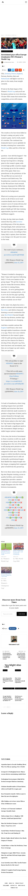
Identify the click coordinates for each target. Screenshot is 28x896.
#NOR (20, 497)
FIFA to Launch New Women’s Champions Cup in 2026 (6, 575)
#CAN (16, 512)
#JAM (19, 507)
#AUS (7, 507)
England (19, 74)
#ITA (16, 505)
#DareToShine (14, 376)
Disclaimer (6, 885)
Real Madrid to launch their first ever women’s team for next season (7, 656)
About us (11, 883)
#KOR (16, 500)
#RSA (10, 505)
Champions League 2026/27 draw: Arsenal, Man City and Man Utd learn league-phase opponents (13, 855)
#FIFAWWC (14, 252)
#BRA (13, 507)
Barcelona (4, 310)
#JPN (11, 510)
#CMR (10, 515)
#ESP (13, 502)
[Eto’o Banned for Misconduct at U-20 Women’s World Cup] (8, 673)
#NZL (16, 515)
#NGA (10, 500)
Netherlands (5, 79)
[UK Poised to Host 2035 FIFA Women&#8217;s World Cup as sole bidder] (6, 546)
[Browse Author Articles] (14, 639)
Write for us (21, 885)
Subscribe (22, 614)
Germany (8, 74)
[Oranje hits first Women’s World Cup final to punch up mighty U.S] (8, 691)
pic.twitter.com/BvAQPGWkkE (14, 255)
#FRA (14, 497)
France (13, 74)
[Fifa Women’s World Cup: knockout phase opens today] (20, 691)
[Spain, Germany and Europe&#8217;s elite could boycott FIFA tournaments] (18, 546)
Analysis (17, 670)
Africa (5, 670)
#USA (7, 518)
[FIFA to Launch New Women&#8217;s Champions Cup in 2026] (6, 570)
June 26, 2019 (18, 391)
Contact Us (13, 885)
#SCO (16, 510)
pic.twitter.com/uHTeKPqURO (14, 384)
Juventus (19, 222)
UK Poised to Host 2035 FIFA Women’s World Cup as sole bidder (5, 552)
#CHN (18, 502)
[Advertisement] (14, 19)
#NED (10, 512)
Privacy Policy (19, 883)
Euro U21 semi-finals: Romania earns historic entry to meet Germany (21, 656)
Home (6, 883)
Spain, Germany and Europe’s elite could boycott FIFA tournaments (18, 552)
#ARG (22, 510)
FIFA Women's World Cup (7, 51)
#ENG (6, 510)
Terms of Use (14, 887)
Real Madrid (9, 315)
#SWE (13, 518)
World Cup (11, 91)
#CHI (18, 518)
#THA (13, 520)
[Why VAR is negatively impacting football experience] (20, 673)
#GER (7, 502)
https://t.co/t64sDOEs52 (14, 381)
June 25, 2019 (18, 263)
